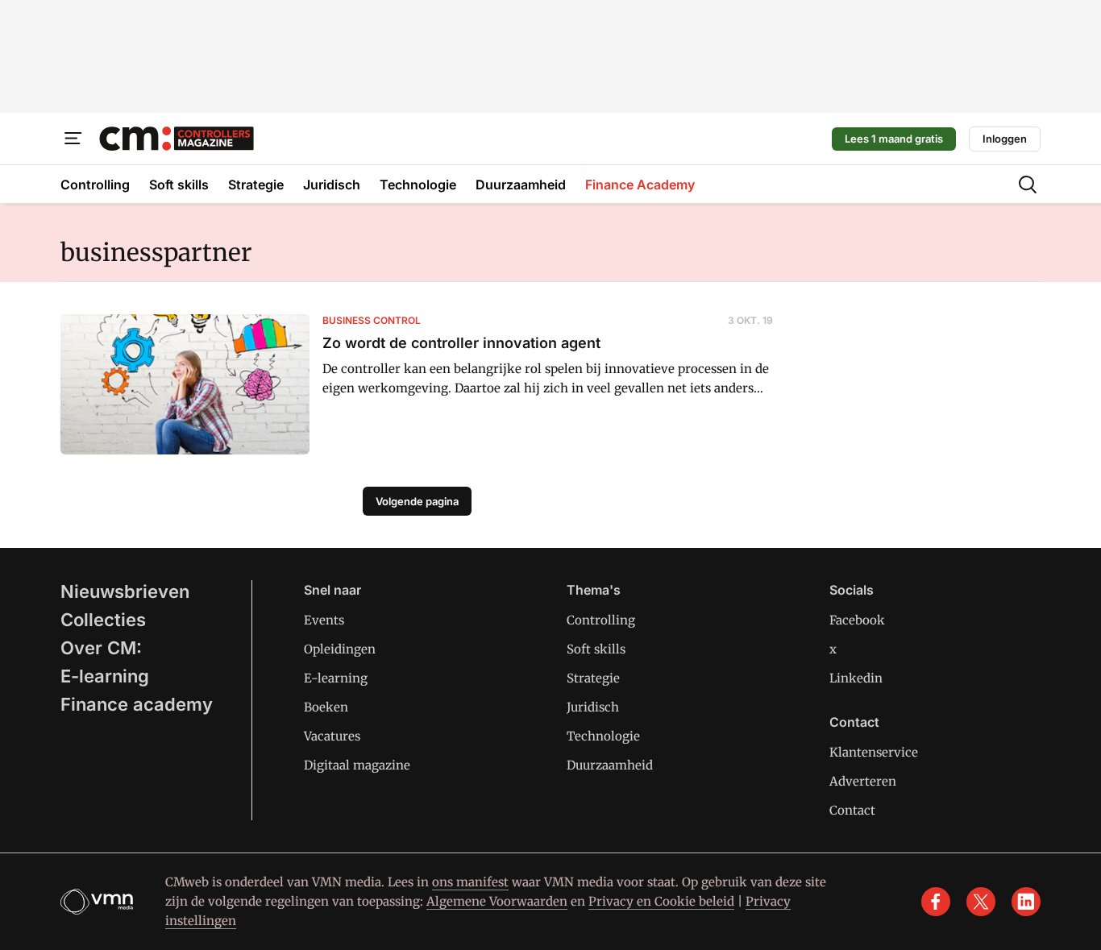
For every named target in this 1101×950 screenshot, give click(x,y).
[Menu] (73, 138)
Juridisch (593, 707)
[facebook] (935, 901)
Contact (852, 810)
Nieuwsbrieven (124, 591)
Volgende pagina (417, 501)
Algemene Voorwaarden (496, 901)
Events (324, 620)
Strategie (593, 678)
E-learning (104, 676)
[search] (1028, 184)
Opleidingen (340, 649)
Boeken (326, 707)
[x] (980, 901)
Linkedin (856, 678)
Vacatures (332, 736)
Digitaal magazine (357, 765)
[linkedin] (1026, 901)
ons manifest (470, 882)
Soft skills (596, 649)
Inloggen (1005, 138)
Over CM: (101, 647)
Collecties (103, 619)
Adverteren (862, 781)
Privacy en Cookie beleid (661, 901)
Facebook (857, 620)
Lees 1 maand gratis (894, 138)
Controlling (601, 620)
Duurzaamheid (610, 765)
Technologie (603, 736)
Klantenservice (873, 752)
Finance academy (136, 704)
